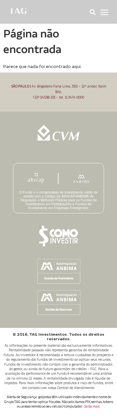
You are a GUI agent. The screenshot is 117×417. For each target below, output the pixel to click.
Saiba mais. (92, 406)
